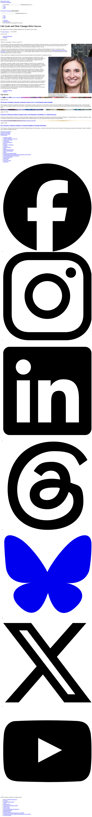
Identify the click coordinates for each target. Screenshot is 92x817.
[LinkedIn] (47, 441)
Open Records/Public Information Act (11, 155)
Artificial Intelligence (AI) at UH (10, 138)
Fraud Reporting (6, 804)
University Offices (7, 160)
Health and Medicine (7, 36)
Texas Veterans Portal (7, 157)
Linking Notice (6, 806)
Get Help (5, 146)
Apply (4, 7)
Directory (5, 143)
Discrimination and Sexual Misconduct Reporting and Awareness (17, 154)
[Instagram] (47, 339)
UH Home (5, 20)
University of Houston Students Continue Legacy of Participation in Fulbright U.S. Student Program (28, 114)
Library (4, 148)
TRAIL (4, 803)
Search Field (6, 4)
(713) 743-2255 (4, 135)
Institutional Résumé (7, 810)
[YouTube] (47, 795)
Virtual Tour (5, 161)
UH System (5, 159)
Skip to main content (5, 1)
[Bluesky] (47, 618)
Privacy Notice (6, 808)
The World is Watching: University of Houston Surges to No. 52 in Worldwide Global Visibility (27, 102)
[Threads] (47, 529)
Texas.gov (5, 800)
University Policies (7, 815)
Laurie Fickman (5, 31)
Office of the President (8, 150)
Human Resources (7, 147)
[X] (47, 706)
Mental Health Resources (8, 149)
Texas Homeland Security (8, 802)
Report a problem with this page (10, 799)
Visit (4, 6)
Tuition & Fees (6, 158)
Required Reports (7, 811)
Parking (5, 152)
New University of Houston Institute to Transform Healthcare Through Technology (23, 125)
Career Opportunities (7, 142)
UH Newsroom (6, 21)
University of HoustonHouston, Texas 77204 (5, 133)
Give (4, 8)
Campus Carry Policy (7, 140)
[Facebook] (47, 251)
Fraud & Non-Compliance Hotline (10, 805)
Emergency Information (8, 144)
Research (5, 37)
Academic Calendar (7, 137)
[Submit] (26, 13)
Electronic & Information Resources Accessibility (13, 812)
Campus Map (6, 141)
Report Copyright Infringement (9, 153)
